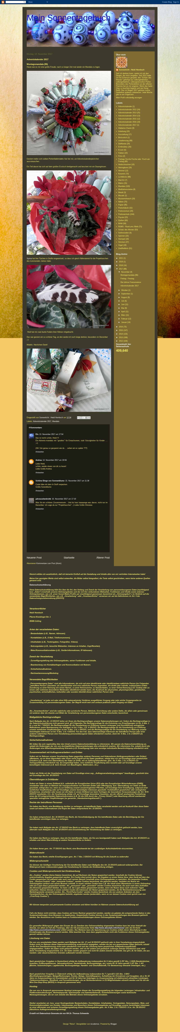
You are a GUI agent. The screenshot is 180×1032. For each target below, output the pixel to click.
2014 (121, 334)
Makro (120, 183)
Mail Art (121, 180)
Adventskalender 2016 (127, 122)
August (124, 297)
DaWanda (122, 144)
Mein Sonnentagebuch (69, 17)
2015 (121, 330)
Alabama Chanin (125, 128)
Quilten (121, 220)
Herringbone (123, 167)
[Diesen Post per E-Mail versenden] (78, 417)
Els (37, 434)
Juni (123, 304)
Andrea (39, 460)
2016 (121, 327)
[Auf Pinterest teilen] (89, 417)
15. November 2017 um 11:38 (77, 481)
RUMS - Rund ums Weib (128, 227)
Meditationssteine (125, 189)
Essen (120, 150)
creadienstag (123, 141)
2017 (121, 269)
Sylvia (29, 258)
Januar (124, 322)
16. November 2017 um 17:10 (64, 499)
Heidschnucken (124, 164)
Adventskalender (125, 106)
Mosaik (121, 195)
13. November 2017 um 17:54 (51, 434)
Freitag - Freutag (127, 278)
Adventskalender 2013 (127, 113)
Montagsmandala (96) (129, 275)
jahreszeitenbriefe (43, 499)
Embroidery (123, 147)
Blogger (114, 1024)
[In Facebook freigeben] (86, 417)
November (125, 272)
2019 (121, 262)
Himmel (121, 171)
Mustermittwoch (124, 199)
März (123, 315)
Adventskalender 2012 (127, 109)
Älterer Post (103, 557)
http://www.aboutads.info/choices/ (109, 928)
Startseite (69, 557)
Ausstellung (123, 134)
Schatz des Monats (126, 230)
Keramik (121, 174)
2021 (121, 258)
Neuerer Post (34, 557)
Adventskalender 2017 (42, 421)
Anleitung (122, 131)
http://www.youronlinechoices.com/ (45, 930)
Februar (124, 319)
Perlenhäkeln (123, 208)
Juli (123, 301)
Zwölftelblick (123, 248)
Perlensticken (123, 211)
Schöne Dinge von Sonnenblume (50, 481)
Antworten (40, 452)
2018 (121, 265)
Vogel (120, 245)
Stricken (121, 242)
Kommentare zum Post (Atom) (48, 563)
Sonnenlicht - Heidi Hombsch (131, 70)
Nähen (120, 202)
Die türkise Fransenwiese (131, 282)
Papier (120, 205)
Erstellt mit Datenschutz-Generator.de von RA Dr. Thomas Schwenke (59, 1013)
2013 (121, 337)
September (126, 294)
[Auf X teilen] (83, 417)
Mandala (55, 421)
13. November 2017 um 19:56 (55, 460)
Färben (121, 153)
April (123, 312)
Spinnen (121, 236)
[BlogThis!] (81, 417)
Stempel (121, 239)
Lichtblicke (122, 177)
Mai (123, 308)
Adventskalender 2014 (127, 116)
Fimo (120, 156)
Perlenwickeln (124, 214)
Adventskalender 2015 (127, 119)
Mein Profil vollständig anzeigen (129, 98)
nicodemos (94, 1024)
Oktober (124, 290)
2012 (121, 341)
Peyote (121, 217)
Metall (120, 192)
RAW (120, 223)
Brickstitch (122, 137)
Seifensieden (123, 233)
